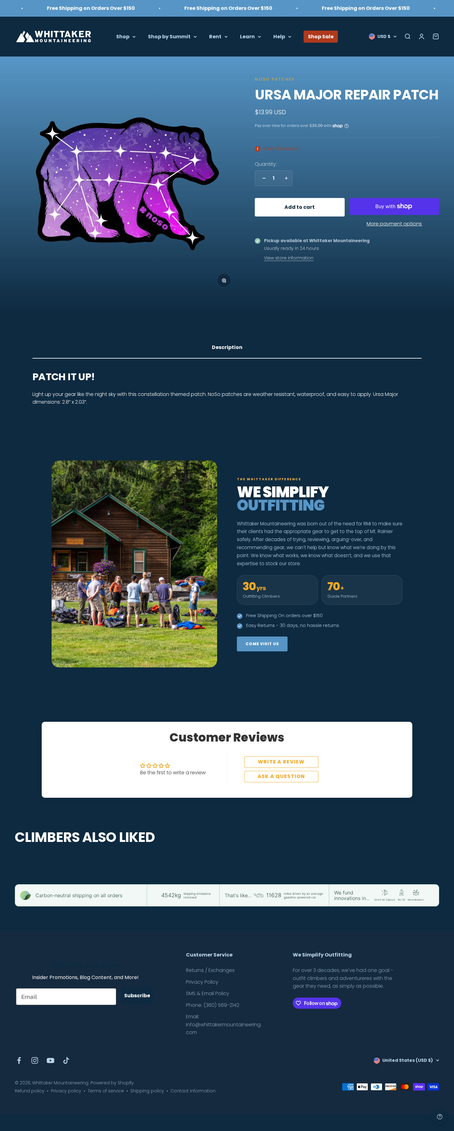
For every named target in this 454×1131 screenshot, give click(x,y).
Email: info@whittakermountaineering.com (224, 1024)
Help (279, 36)
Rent (215, 36)
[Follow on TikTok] (66, 1060)
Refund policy (29, 1091)
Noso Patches (275, 79)
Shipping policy (147, 1091)
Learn (247, 36)
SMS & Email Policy (207, 993)
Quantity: (266, 163)
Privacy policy (66, 1091)
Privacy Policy (202, 982)
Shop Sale (321, 36)
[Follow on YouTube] (50, 1060)
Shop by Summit (169, 36)
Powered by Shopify (112, 1083)
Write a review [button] (281, 761)
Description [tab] (227, 347)
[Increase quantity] (284, 178)
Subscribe (137, 995)
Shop (122, 36)
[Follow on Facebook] (19, 1060)
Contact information (193, 1091)
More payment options (394, 223)
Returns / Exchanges (210, 970)
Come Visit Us (262, 643)
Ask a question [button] (281, 776)
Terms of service (106, 1091)
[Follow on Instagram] (35, 1060)
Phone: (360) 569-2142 (212, 1005)
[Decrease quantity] (262, 178)
